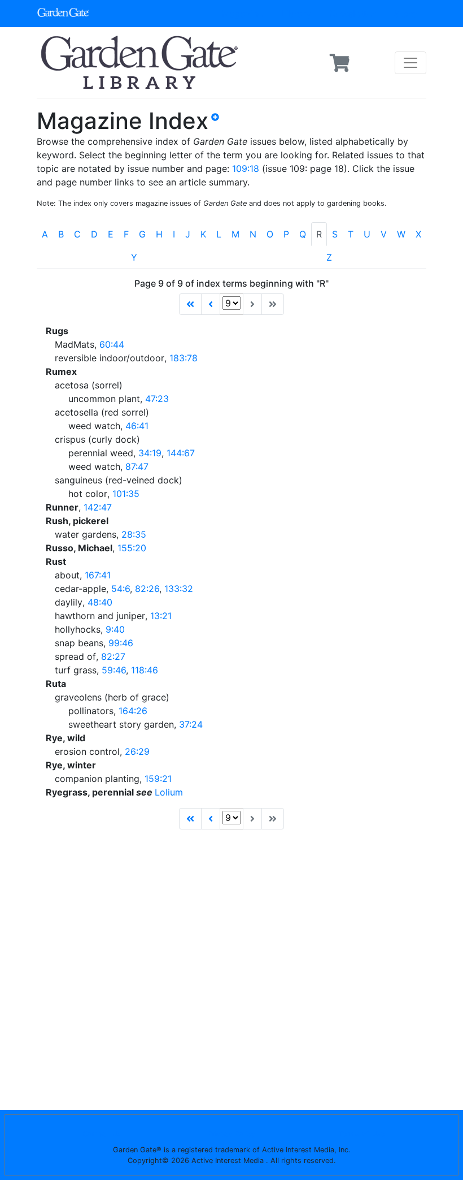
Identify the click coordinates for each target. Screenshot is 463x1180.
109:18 (245, 168)
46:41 (136, 425)
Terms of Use (362, 1134)
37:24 (191, 724)
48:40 (100, 602)
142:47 (98, 507)
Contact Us (101, 1134)
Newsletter (352, 13)
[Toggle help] (219, 125)
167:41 (98, 575)
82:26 (147, 588)
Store (405, 13)
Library (296, 13)
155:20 (131, 548)
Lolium (169, 792)
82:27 (113, 656)
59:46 (114, 670)
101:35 (125, 493)
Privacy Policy (231, 1134)
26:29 (137, 751)
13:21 (161, 615)
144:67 (181, 453)
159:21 (158, 778)
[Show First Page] (190, 304)
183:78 (183, 358)
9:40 (115, 629)
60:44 (111, 344)
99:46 (120, 643)
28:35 (133, 534)
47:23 (157, 398)
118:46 (144, 670)
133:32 (178, 588)
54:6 (120, 588)
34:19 (149, 453)
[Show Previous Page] (210, 304)
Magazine (242, 13)
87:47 (136, 466)
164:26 (133, 710)
